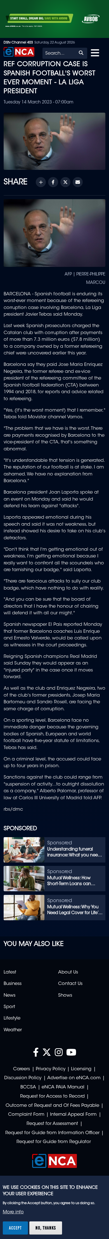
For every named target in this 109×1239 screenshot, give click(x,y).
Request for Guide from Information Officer (52, 1133)
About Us (68, 972)
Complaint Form (26, 1114)
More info (13, 1212)
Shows (65, 995)
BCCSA (28, 1087)
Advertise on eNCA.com (74, 1078)
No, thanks (45, 1228)
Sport (9, 1007)
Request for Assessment (52, 1124)
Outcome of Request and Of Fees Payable (52, 1105)
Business (13, 984)
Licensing (81, 1069)
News (9, 995)
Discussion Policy (22, 1078)
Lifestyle (12, 1018)
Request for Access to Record (52, 1096)
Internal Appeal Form (73, 1114)
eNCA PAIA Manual (63, 1087)
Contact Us (70, 984)
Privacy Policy (50, 1069)
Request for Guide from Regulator (53, 1142)
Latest (10, 972)
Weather (13, 1030)
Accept (15, 1228)
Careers (21, 1069)
